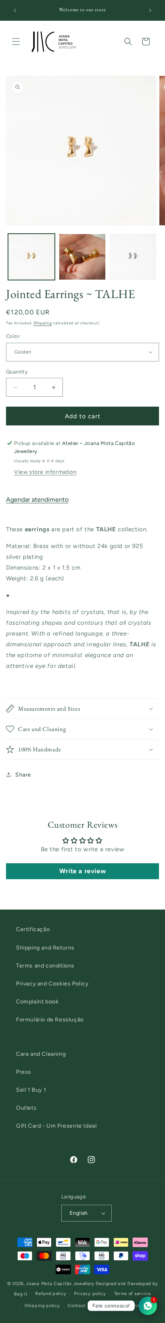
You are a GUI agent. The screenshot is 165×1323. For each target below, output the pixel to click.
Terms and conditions (45, 965)
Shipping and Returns (45, 947)
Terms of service (132, 1293)
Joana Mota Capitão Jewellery (60, 1283)
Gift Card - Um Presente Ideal (56, 1125)
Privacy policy (90, 1293)
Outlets (26, 1107)
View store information (45, 472)
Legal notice (134, 1305)
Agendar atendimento (37, 499)
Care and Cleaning (41, 1054)
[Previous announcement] (15, 10)
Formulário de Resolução (50, 1019)
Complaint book (37, 1001)
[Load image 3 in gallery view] (133, 257)
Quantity (17, 372)
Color (13, 336)
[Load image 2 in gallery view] (82, 257)
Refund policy (50, 1293)
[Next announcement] (150, 10)
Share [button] (23, 774)
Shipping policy (42, 1305)
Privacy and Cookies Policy (52, 983)
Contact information (90, 1305)
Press (23, 1072)
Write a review (82, 871)
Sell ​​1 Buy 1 (31, 1090)
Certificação (33, 929)
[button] (16, 41)
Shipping (43, 323)
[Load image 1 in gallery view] (31, 257)
